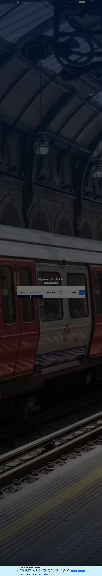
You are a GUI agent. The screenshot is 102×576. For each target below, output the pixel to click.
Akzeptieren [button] (81, 570)
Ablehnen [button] (74, 570)
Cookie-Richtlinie (48, 574)
